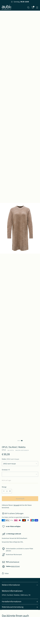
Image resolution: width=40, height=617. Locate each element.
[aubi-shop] (6, 7)
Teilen (7, 573)
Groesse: (6, 470)
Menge (4, 487)
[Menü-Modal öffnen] (37, 7)
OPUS (4, 450)
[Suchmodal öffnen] (28, 7)
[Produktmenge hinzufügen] (10, 491)
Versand (16, 505)
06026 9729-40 (15, 566)
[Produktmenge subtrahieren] (4, 491)
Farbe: (10, 459)
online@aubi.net (14, 562)
